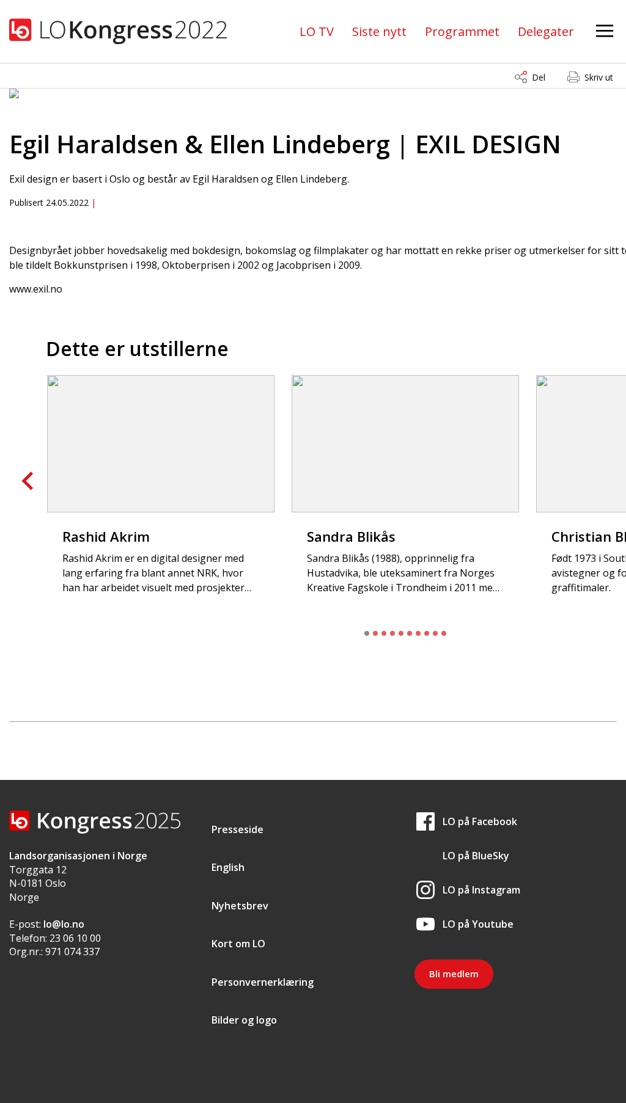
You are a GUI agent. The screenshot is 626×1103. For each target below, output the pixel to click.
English (228, 867)
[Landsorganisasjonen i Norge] (118, 31)
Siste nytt (379, 31)
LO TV (317, 31)
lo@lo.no (63, 924)
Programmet (462, 31)
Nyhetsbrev (240, 905)
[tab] (366, 633)
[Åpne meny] (604, 31)
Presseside (237, 829)
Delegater (546, 31)
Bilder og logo (244, 1020)
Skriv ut (598, 77)
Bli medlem (454, 973)
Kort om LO (238, 943)
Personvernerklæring (263, 982)
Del (538, 77)
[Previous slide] (29, 481)
